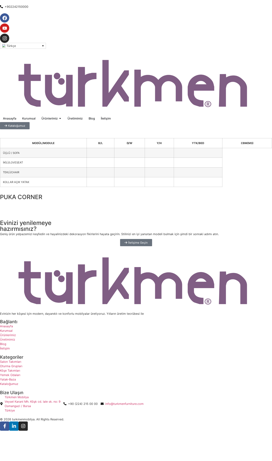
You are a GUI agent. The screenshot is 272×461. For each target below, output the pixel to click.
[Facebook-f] (4, 426)
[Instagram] (4, 38)
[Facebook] (4, 18)
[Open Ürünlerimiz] (60, 118)
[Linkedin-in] (14, 426)
